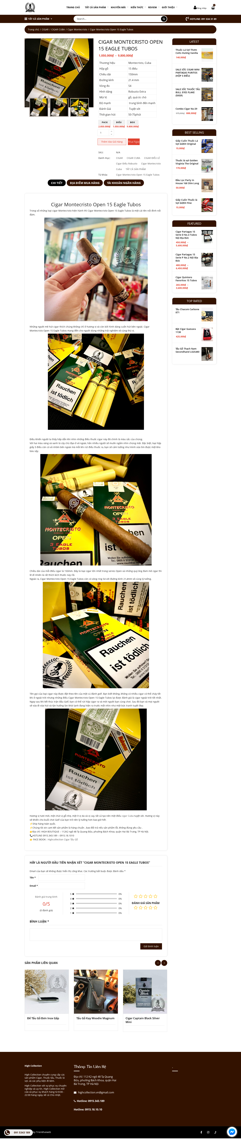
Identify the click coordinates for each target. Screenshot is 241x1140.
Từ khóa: (103, 174)
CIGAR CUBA (58, 29)
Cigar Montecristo (77, 29)
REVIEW (152, 7)
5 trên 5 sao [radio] (155, 908)
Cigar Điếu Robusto (126, 163)
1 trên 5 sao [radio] (136, 908)
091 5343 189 (22, 1132)
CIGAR (45, 29)
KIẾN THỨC (137, 7)
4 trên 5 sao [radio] (150, 908)
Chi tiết (56, 183)
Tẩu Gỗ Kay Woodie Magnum (95, 1018)
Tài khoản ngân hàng (124, 183)
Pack (105, 122)
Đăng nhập (201, 8)
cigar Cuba (128, 815)
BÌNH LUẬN (39, 921)
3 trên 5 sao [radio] (146, 908)
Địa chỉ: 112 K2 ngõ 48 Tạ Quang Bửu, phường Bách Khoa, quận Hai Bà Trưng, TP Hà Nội (95, 1080)
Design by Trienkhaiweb (38, 1132)
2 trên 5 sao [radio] (141, 908)
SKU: (100, 152)
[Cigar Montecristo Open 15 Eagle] (59, 72)
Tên (33, 877)
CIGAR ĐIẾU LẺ (152, 158)
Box (132, 122)
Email (34, 885)
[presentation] (158, 963)
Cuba (119, 169)
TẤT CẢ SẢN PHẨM (95, 7)
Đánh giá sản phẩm (146, 903)
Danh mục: (104, 158)
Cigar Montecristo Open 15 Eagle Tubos (138, 174)
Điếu (119, 122)
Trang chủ (73, 7)
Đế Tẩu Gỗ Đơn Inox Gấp (43, 1018)
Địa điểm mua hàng (85, 183)
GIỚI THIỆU (168, 7)
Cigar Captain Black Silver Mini (143, 1020)
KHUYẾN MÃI (118, 7)
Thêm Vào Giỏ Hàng (112, 141)
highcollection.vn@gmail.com (95, 1092)
